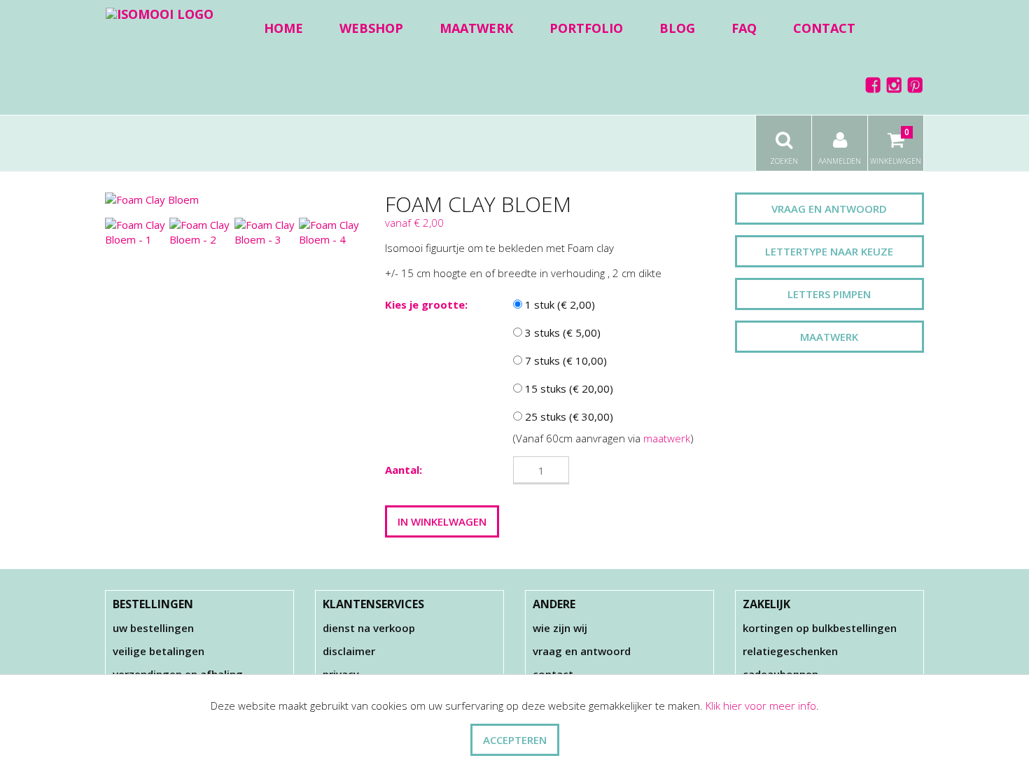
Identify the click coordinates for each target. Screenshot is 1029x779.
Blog (677, 28)
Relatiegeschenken (790, 651)
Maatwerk (476, 28)
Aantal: (403, 470)
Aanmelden (839, 161)
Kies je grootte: (426, 304)
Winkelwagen (895, 146)
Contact (824, 28)
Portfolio (586, 28)
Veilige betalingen (158, 651)
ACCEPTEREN (515, 740)
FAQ (744, 28)
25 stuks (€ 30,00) (567, 416)
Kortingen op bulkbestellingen (820, 628)
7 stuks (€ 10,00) (564, 360)
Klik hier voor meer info (761, 706)
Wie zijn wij (560, 628)
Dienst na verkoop (369, 628)
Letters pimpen (829, 294)
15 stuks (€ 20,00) (567, 388)
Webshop (371, 28)
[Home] (159, 13)
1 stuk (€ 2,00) (558, 304)
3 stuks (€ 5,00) (561, 332)
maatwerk (666, 438)
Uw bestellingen (153, 628)
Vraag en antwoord (829, 209)
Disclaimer (349, 651)
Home (283, 28)
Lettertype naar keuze (829, 251)
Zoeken (784, 161)
